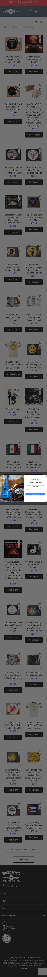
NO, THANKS (35, 497)
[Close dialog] (45, 476)
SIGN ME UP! (35, 494)
